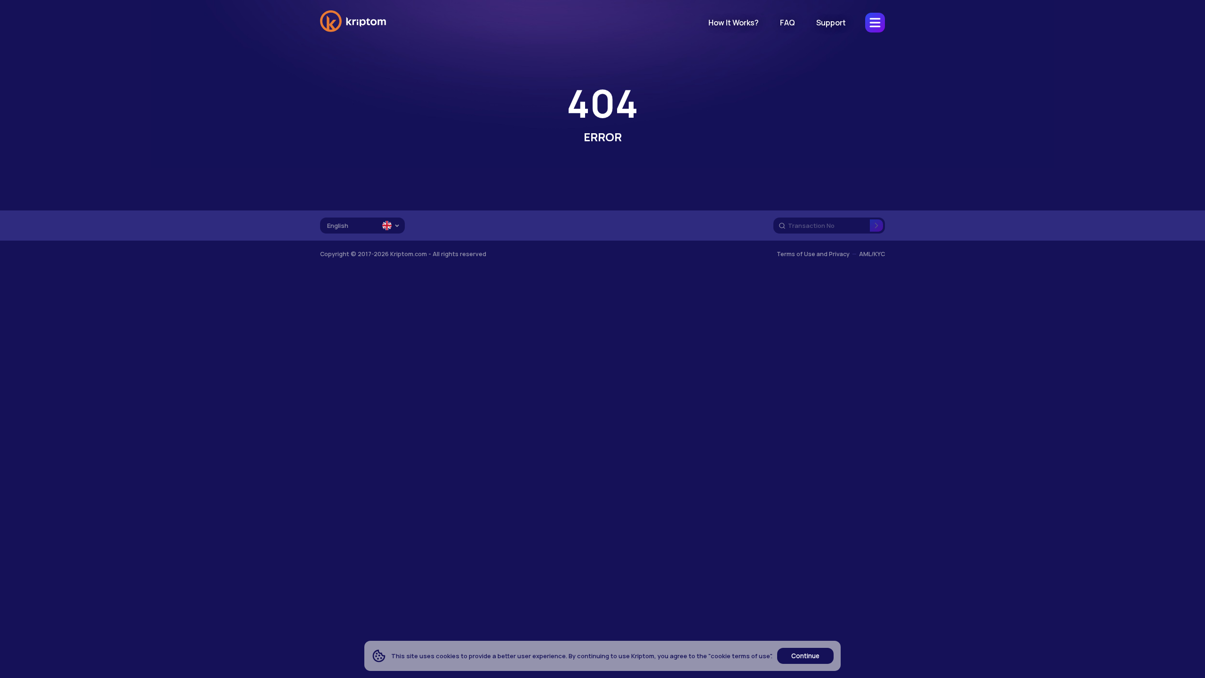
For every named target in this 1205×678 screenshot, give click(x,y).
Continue (805, 656)
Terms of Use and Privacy (813, 254)
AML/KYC (872, 254)
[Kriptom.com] (353, 30)
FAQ (787, 22)
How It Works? (733, 22)
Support (831, 22)
